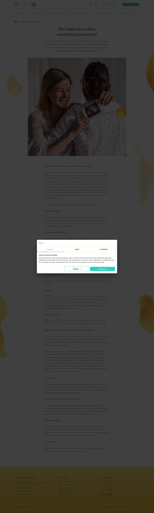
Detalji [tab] (77, 249)
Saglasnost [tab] (50, 249)
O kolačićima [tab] (104, 249)
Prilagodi (76, 269)
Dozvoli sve (102, 269)
